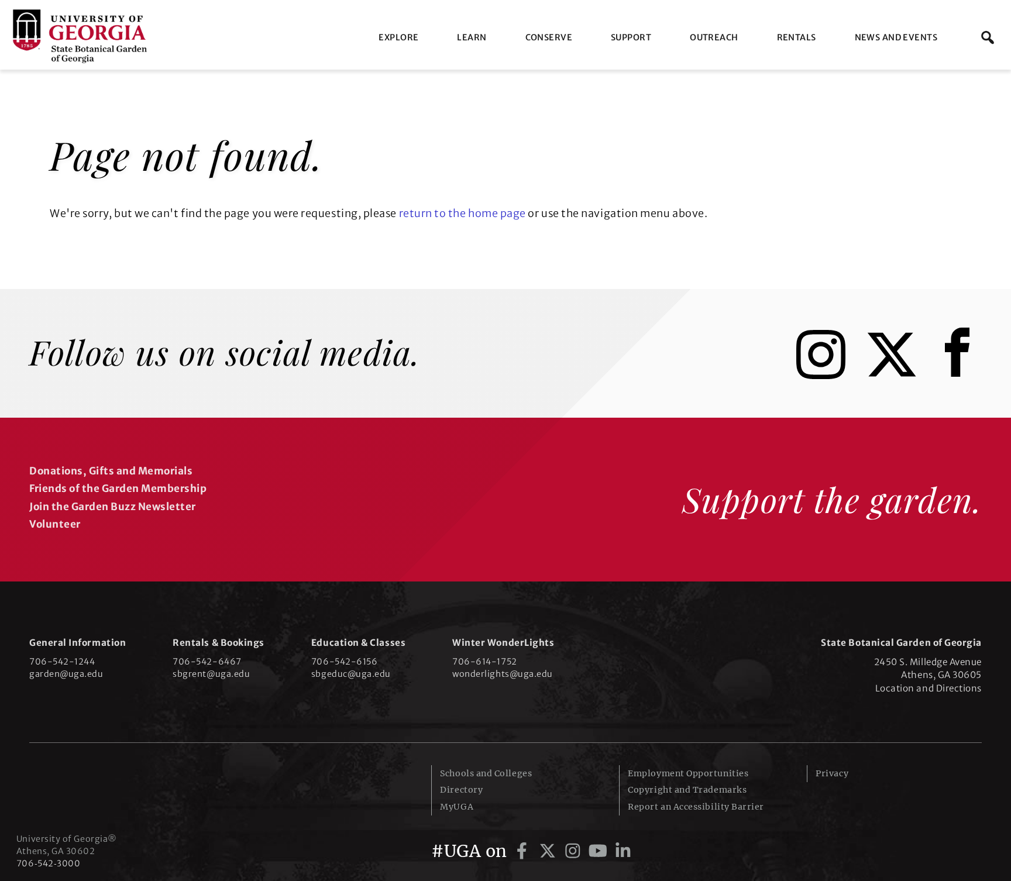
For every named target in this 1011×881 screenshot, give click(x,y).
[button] (987, 37)
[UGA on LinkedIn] (623, 851)
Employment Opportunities (688, 773)
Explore (398, 37)
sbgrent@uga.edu (211, 674)
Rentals (796, 37)
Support (631, 37)
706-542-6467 (207, 661)
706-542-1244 (62, 661)
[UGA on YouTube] (600, 851)
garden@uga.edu (66, 674)
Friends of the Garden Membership (118, 488)
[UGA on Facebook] (524, 851)
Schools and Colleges (486, 773)
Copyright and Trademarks (687, 789)
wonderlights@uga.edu (502, 674)
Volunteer (55, 524)
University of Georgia (104, 788)
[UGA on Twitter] (549, 851)
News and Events (896, 37)
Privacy (832, 773)
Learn (471, 37)
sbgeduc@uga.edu (351, 674)
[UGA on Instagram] (574, 851)
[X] (900, 375)
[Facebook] (960, 375)
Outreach (714, 37)
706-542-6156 (344, 661)
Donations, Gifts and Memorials (110, 470)
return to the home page (462, 213)
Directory (461, 789)
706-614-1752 (484, 661)
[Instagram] (829, 375)
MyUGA (456, 806)
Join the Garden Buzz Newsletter (112, 506)
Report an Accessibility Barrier (696, 806)
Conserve (548, 37)
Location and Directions (928, 688)
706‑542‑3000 (48, 863)
